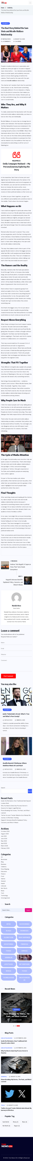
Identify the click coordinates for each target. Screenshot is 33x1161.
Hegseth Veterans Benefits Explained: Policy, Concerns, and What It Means (14, 821)
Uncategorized (5, 898)
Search (3, 788)
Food (2, 876)
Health (3, 883)
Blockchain (4, 859)
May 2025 (4, 841)
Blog (2, 862)
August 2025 (5, 834)
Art (2, 857)
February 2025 (5, 848)
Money (15, 1122)
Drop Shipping (5, 869)
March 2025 (4, 846)
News (2, 891)
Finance (3, 874)
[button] (13, 1025)
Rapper (17, 1125)
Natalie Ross (8, 720)
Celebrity (9, 8)
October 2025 (5, 831)
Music (24, 1122)
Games (3, 879)
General (3, 881)
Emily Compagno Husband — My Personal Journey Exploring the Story (16, 166)
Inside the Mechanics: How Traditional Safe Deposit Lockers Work (16, 802)
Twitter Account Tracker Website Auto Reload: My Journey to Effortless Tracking (16, 816)
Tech (2, 893)
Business (3, 864)
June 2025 (4, 838)
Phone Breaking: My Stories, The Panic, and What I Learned (15, 812)
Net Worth (4, 888)
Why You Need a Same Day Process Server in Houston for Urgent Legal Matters (14, 807)
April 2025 (4, 843)
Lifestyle (3, 886)
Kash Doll (6, 1122)
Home (2, 8)
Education (4, 871)
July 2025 (4, 836)
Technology (4, 895)
